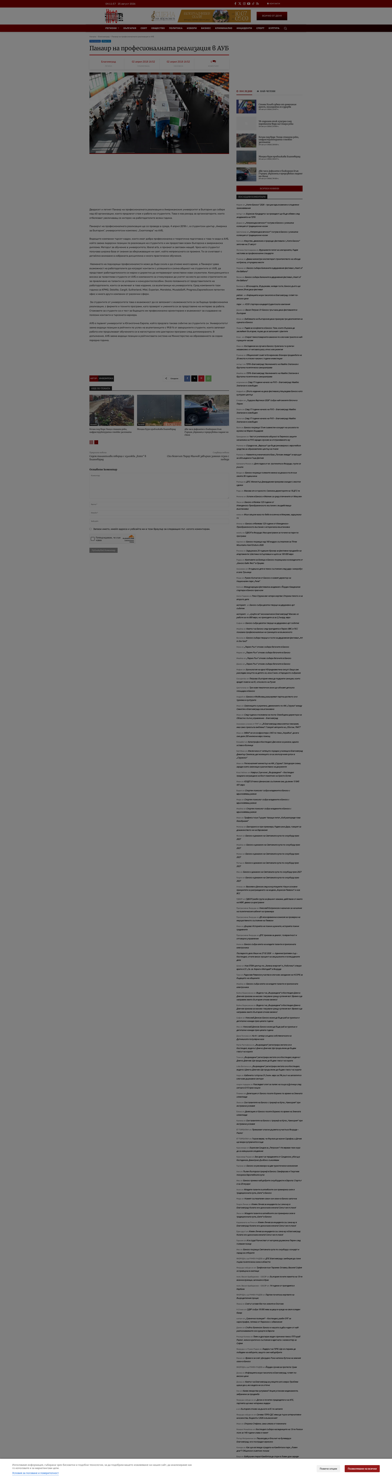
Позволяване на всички (362, 1468)
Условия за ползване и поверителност (35, 1473)
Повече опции (328, 1468)
